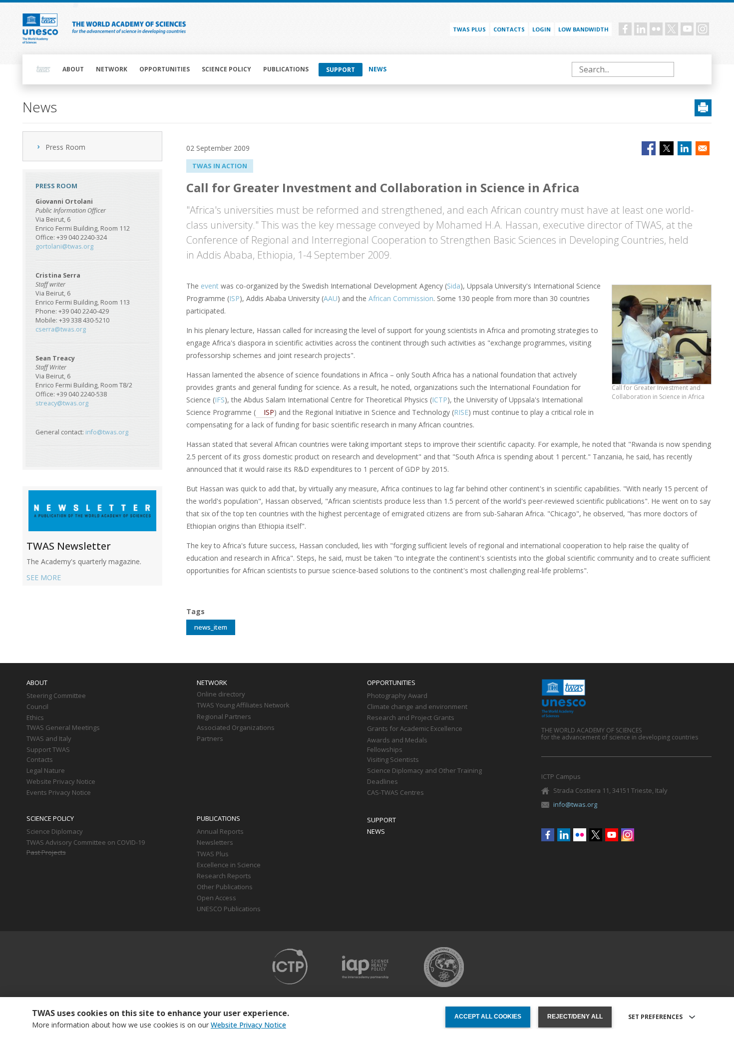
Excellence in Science (229, 865)
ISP (234, 298)
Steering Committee (56, 696)
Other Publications (225, 887)
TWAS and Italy (48, 739)
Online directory (221, 694)
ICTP (439, 399)
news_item (210, 627)
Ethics (35, 718)
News (377, 69)
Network (111, 69)
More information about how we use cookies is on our (159, 1025)
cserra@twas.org (60, 329)
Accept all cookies (487, 1016)
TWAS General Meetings (63, 728)
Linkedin (640, 28)
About (73, 69)
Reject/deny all (575, 1016)
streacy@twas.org (61, 403)
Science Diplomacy (54, 832)
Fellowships (384, 750)
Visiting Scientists (393, 760)
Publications (286, 69)
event (210, 286)
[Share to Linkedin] (685, 148)
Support (340, 69)
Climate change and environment (417, 707)
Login (541, 29)
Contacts (509, 29)
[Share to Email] (703, 148)
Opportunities (164, 69)
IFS (220, 399)
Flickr (656, 28)
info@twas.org (106, 432)
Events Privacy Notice (58, 793)
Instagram (702, 28)
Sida (453, 286)
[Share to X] (667, 148)
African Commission (400, 298)
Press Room (65, 147)
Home (43, 69)
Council (37, 707)
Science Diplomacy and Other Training (424, 771)
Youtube (687, 28)
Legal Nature (45, 771)
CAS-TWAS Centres (395, 793)
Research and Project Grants (410, 718)
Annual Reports (220, 832)
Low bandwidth (583, 29)
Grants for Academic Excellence (414, 729)
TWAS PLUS (469, 29)
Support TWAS (48, 750)
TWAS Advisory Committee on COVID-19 (85, 843)
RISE (461, 412)
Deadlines (382, 782)
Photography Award (397, 696)
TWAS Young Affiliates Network (243, 705)
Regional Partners (224, 717)
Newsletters (215, 843)
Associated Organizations (236, 728)
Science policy (226, 69)
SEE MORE (43, 577)
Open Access (216, 898)
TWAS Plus (213, 854)
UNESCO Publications (229, 909)
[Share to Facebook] (649, 148)
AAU (331, 298)
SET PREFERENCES (655, 1017)
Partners (210, 739)
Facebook (625, 28)
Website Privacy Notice (60, 782)
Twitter (671, 28)
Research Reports (224, 876)
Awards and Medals (397, 740)
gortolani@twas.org (64, 246)
